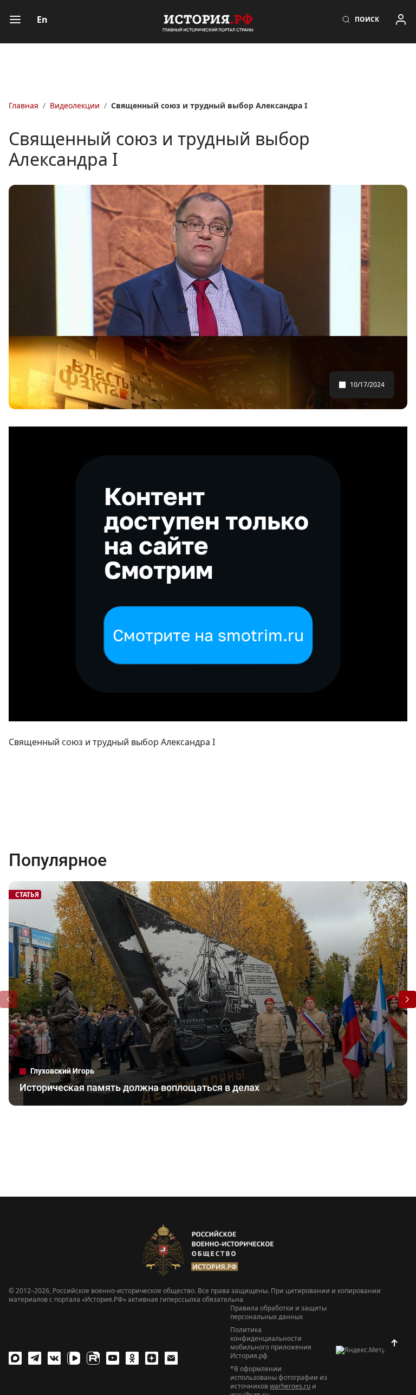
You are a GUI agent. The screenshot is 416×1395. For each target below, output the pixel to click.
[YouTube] (112, 1358)
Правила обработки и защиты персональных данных (278, 1312)
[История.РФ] (207, 21)
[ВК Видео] (73, 1358)
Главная (23, 105)
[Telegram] (34, 1358)
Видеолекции (75, 105)
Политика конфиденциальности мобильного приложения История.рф (270, 1343)
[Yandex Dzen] (151, 1358)
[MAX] (15, 1358)
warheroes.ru (290, 1386)
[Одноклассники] (132, 1358)
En (42, 19)
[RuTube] (93, 1358)
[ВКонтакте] (54, 1358)
